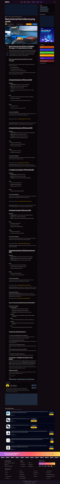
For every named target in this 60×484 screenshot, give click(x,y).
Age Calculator (22, 474)
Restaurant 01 (30, 464)
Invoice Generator (22, 476)
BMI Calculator (36, 472)
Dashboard (22, 462)
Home (7, 16)
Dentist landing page (22, 478)
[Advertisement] (21, 10)
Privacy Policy (48, 472)
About (6, 474)
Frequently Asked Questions (50, 476)
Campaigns (7, 478)
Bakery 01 (30, 462)
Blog (9, 16)
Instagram (34, 387)
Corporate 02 (23, 466)
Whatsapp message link (9, 466)
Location (7, 464)
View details (51, 412)
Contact (35, 474)
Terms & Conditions (8, 476)
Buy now (51, 414)
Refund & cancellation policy (50, 474)
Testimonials (21, 472)
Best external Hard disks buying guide (16, 16)
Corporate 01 (23, 464)
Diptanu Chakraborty (34, 481)
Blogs (6, 472)
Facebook (34, 385)
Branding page (31, 466)
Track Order (48, 478)
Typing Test (35, 476)
